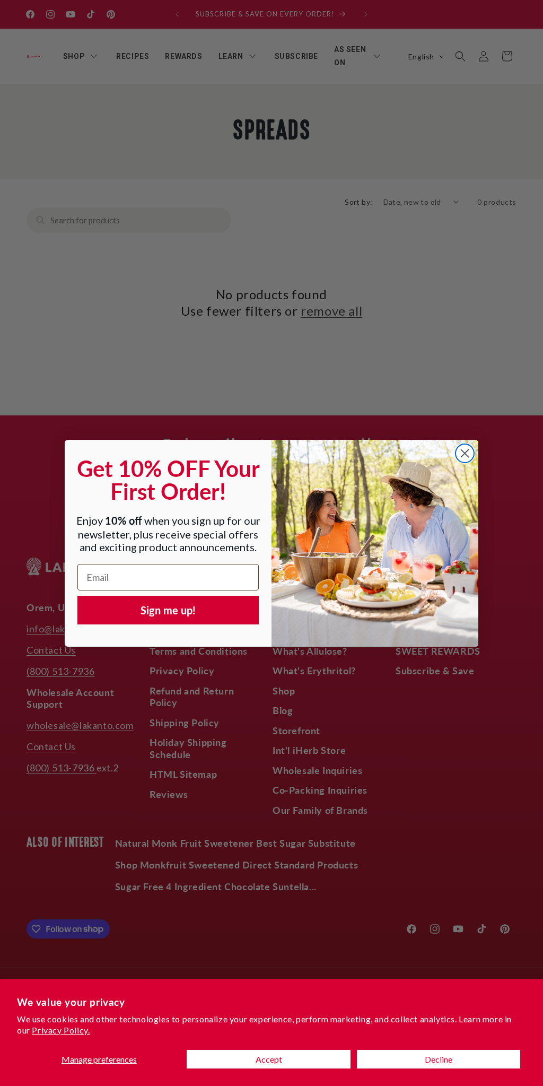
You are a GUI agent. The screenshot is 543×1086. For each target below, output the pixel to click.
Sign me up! (168, 610)
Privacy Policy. (61, 1030)
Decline (438, 1059)
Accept (269, 1059)
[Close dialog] (465, 453)
